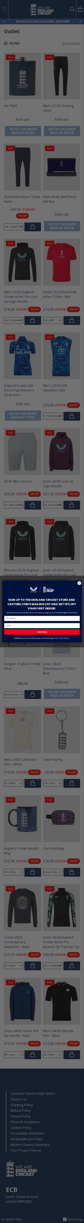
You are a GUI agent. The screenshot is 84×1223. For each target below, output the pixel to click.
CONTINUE (42, 632)
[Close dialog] (79, 583)
